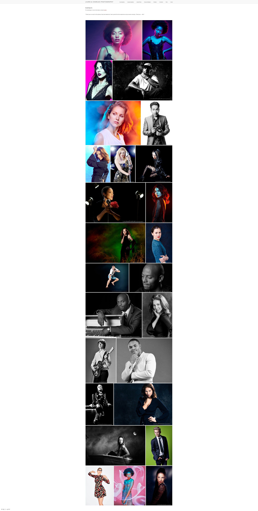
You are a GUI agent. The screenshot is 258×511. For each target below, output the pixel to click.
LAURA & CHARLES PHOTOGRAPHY (99, 2)
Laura (105, 10)
